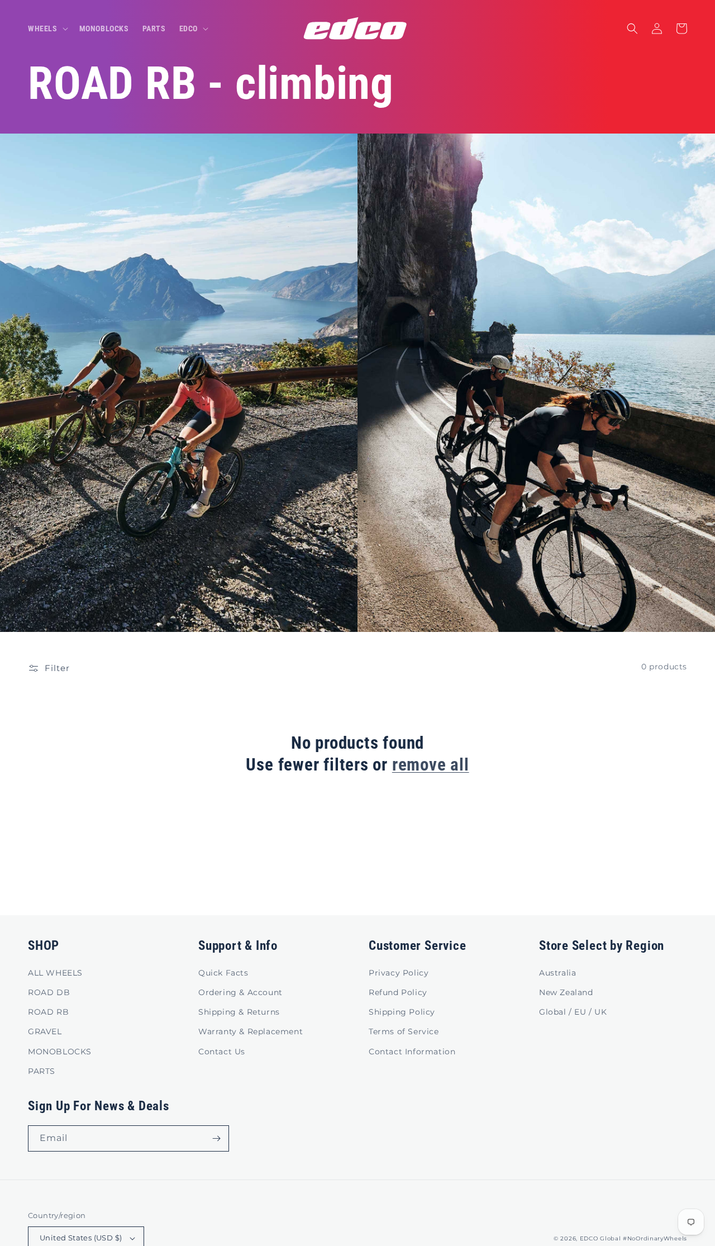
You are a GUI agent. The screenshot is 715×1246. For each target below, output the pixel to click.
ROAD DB (49, 992)
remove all (430, 764)
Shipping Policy (402, 1012)
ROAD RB (48, 1012)
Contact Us (221, 1052)
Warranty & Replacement (250, 1031)
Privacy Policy (398, 973)
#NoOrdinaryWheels (655, 1238)
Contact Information (412, 1052)
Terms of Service (404, 1031)
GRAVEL (45, 1031)
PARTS (41, 1071)
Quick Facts (223, 973)
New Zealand (566, 992)
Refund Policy (398, 992)
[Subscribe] (216, 1138)
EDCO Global (600, 1238)
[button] (47, 28)
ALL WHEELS (55, 973)
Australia (557, 973)
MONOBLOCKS (60, 1052)
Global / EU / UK (573, 1012)
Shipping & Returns (239, 1012)
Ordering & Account (240, 992)
